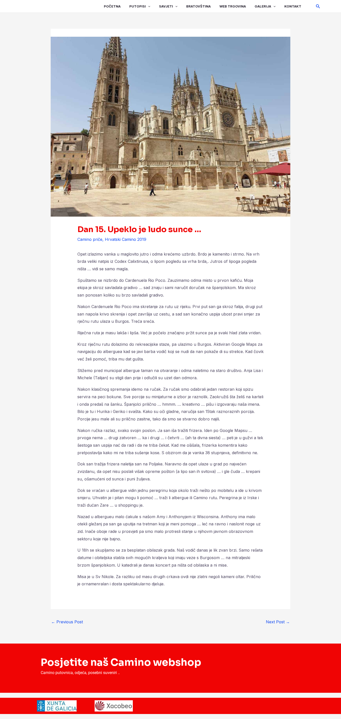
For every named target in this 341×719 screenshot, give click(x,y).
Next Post (278, 621)
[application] (148, 6)
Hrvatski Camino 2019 (125, 239)
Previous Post (67, 621)
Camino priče (89, 239)
